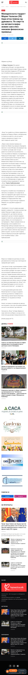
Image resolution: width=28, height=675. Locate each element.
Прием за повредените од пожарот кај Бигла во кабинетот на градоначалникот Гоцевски (13, 368)
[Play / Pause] (7, 671)
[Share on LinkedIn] (19, 38)
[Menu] (2, 2)
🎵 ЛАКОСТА (13, 670)
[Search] (26, 2)
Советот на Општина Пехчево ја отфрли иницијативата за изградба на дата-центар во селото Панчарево (13, 344)
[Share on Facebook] (5, 38)
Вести (3, 10)
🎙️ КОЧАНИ (22, 670)
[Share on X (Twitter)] (12, 38)
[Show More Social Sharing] (25, 38)
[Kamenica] (14, 2)
